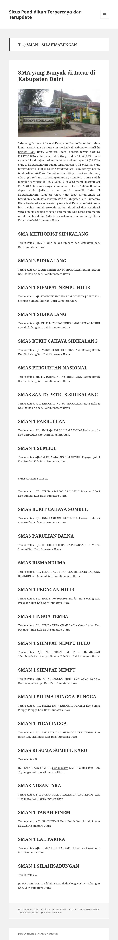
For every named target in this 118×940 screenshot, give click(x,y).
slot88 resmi (60, 768)
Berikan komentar (52, 912)
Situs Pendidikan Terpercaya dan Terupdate (45, 14)
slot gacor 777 (78, 883)
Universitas (60, 909)
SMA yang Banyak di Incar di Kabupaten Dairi (56, 75)
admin (46, 909)
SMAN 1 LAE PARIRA (81, 909)
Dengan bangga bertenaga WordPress (38, 933)
